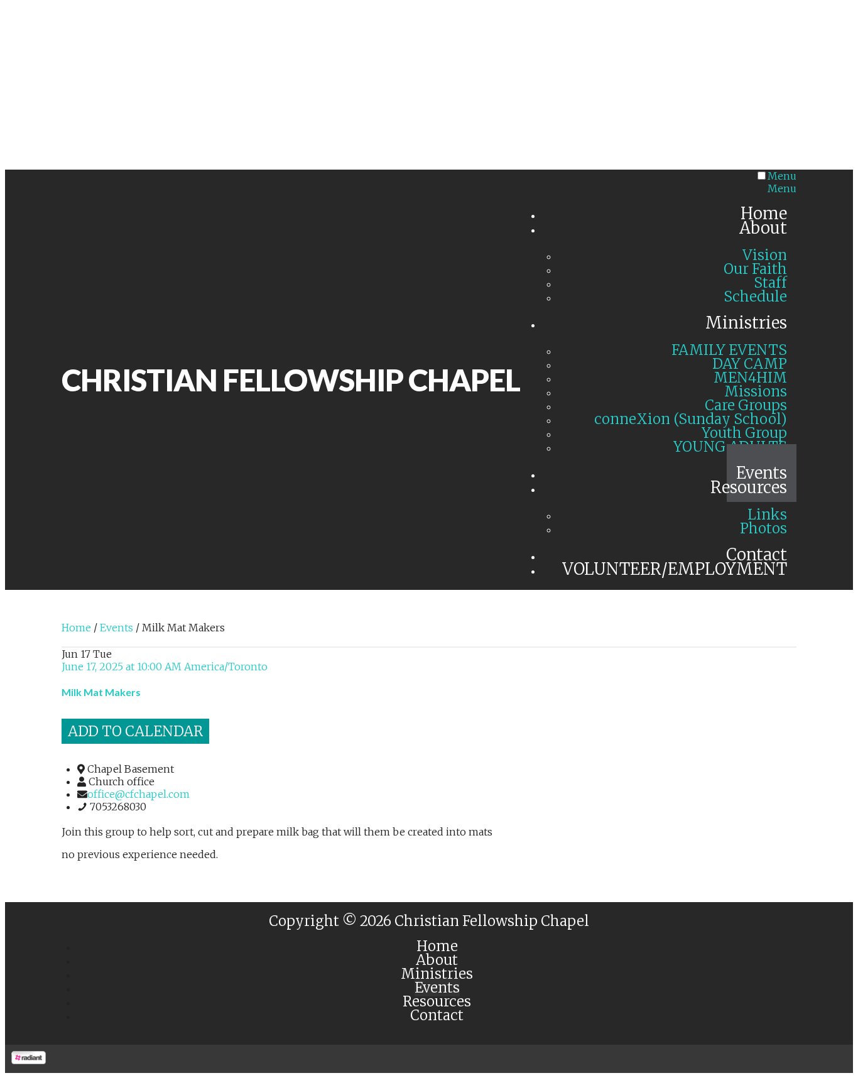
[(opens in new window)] (28, 1060)
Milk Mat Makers (101, 692)
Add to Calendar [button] (135, 731)
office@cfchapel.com (138, 794)
